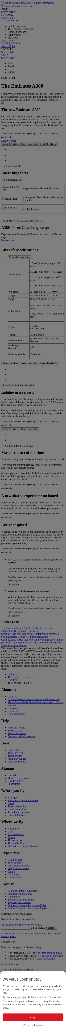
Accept (33, 1017)
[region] (33, 1001)
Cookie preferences (33, 1025)
